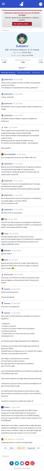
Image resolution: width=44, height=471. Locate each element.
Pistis (6, 260)
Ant (11, 448)
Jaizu (6, 233)
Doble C (7, 407)
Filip (5, 219)
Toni (6, 127)
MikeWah (7, 250)
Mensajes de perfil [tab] (8, 72)
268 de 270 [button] (21, 448)
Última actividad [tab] (23, 72)
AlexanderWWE (10, 154)
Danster (7, 289)
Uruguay (36, 50)
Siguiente (31, 448)
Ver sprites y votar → (22, 24)
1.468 (4, 62)
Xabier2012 (8, 79)
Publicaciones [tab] (37, 72)
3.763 (41, 62)
